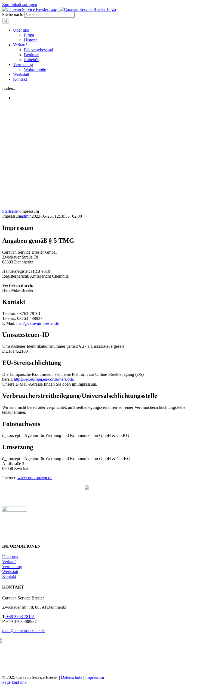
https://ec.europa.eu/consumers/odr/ (44, 379)
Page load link (14, 682)
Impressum (94, 677)
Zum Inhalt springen (19, 4)
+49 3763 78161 (20, 616)
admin (26, 216)
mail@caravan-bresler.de (37, 323)
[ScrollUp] (104, 503)
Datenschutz (71, 677)
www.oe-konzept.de (34, 477)
